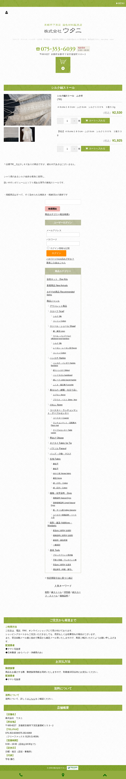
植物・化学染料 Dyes (61, 493)
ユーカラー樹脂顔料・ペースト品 (63, 516)
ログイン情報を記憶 (60, 248)
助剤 (47, 592)
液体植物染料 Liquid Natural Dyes (63, 504)
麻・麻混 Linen (59, 331)
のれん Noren (56, 405)
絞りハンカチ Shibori (61, 370)
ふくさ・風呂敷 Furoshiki (63, 385)
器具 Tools (55, 550)
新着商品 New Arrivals (57, 285)
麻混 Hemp (57, 478)
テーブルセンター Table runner (61, 431)
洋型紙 (67, 592)
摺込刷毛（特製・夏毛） (63, 569)
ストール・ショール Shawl (62, 326)
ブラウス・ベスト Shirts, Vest (65, 400)
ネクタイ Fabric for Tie (61, 443)
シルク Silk (57, 316)
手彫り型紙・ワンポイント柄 (64, 560)
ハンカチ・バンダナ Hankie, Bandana (63, 364)
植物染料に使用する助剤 (63, 535)
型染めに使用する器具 (62, 565)
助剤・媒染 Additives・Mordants (60, 524)
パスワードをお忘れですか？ (60, 259)
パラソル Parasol (58, 448)
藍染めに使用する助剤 (62, 530)
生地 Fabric (55, 459)
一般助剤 (56, 545)
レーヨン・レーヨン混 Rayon (65, 348)
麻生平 (55, 464)
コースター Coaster (61, 418)
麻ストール (56, 592)
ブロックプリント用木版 (63, 555)
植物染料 (64, 596)
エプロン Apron (59, 395)
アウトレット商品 (58, 306)
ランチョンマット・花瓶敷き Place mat (63, 424)
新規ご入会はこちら (56, 262)
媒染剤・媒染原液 (60, 540)
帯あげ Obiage (57, 438)
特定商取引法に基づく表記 (60, 578)
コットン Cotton (59, 321)
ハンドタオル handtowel (62, 375)
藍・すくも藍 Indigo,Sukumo (64, 510)
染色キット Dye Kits (57, 279)
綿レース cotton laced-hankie (64, 380)
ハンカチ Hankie (58, 358)
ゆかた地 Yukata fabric (62, 473)
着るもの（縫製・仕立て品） (64, 390)
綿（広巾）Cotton (60, 488)
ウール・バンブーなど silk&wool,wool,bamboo (61, 337)
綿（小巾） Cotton (60, 483)
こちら (32, 699)
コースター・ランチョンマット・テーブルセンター (63, 411)
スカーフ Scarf (57, 311)
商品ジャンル (53, 301)
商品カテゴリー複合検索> (57, 214)
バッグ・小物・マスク (60, 453)
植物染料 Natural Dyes (62, 498)
